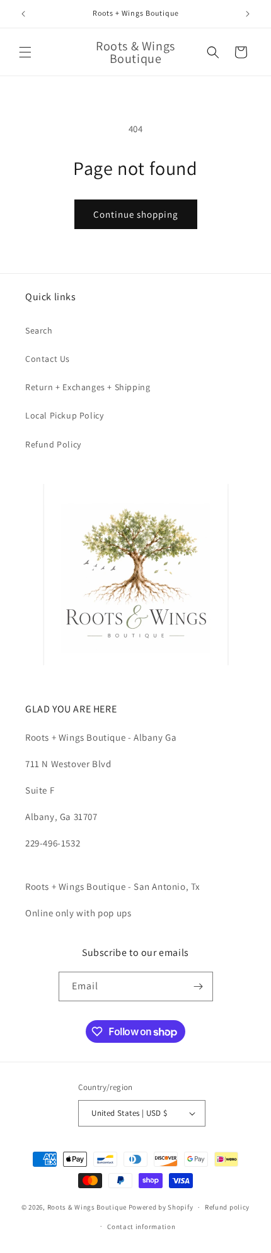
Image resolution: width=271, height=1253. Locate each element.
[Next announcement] (248, 14)
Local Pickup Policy (64, 415)
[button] (25, 52)
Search (39, 330)
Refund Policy (53, 444)
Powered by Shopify (161, 1207)
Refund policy (227, 1207)
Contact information (141, 1226)
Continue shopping (135, 214)
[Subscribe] (198, 986)
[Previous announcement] (23, 14)
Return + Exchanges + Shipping (87, 387)
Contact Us (47, 358)
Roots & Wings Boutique (87, 1207)
